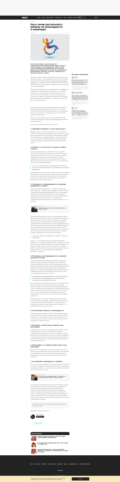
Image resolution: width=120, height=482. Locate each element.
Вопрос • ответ (72, 17)
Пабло (65, 464)
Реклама (44, 464)
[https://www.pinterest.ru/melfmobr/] (63, 459)
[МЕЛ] (25, 18)
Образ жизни (49, 17)
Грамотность (58, 17)
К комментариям (38, 423)
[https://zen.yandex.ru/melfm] (53, 459)
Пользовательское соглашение (60, 475)
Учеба (43, 17)
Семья (38, 17)
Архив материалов (85, 464)
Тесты (65, 17)
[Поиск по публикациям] (92, 17)
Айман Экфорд (40, 415)
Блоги (79, 17)
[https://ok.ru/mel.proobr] (66, 459)
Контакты (37, 464)
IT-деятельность (73, 464)
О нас (31, 464)
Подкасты (60, 464)
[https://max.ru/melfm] (70, 459)
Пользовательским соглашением (54, 478)
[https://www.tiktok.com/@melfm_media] (60, 459)
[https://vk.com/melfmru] (56, 459)
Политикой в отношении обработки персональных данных (51, 479)
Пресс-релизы (52, 464)
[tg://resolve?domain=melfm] (49, 459)
